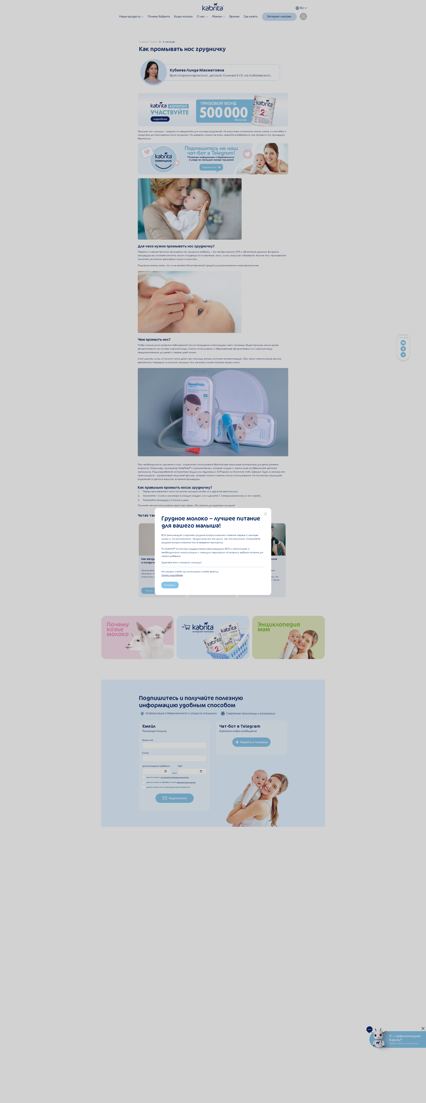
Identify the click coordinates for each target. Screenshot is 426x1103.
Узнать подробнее (172, 575)
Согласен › (170, 585)
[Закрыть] (265, 513)
